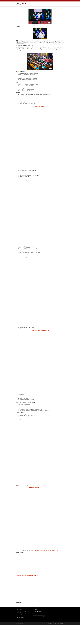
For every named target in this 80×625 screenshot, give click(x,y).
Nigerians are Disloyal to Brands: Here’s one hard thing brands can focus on (23, 614)
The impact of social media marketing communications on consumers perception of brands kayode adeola (32, 601)
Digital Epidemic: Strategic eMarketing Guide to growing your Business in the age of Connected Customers (44, 550)
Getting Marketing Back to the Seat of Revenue (23, 618)
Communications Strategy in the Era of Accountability (24, 575)
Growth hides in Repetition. (20, 617)
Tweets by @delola (52, 609)
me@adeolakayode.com (20, 0)
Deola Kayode (36, 575)
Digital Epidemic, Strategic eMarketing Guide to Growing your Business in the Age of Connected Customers (32, 485)
